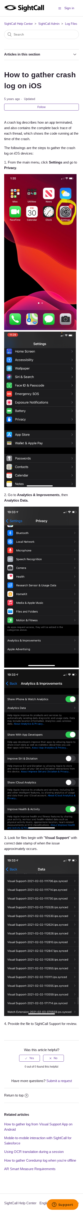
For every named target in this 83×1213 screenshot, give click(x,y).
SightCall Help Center (18, 23)
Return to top (14, 1095)
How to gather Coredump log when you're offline (40, 1160)
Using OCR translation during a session (34, 1152)
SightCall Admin (48, 23)
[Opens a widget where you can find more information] (62, 1205)
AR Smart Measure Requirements (30, 1169)
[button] (59, 8)
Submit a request (59, 1081)
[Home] (24, 10)
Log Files (71, 23)
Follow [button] (41, 107)
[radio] (29, 1058)
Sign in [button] (69, 8)
